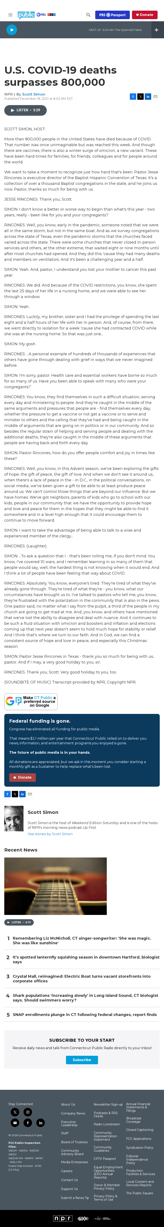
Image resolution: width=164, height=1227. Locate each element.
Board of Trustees (74, 1142)
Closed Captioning (139, 1130)
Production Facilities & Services (140, 1172)
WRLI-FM (16, 1162)
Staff (64, 1133)
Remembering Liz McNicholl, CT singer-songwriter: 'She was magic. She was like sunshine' (82, 940)
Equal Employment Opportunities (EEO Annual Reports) (108, 1172)
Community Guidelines (103, 1149)
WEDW (34, 1150)
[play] (11, 29)
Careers (66, 1171)
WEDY (13, 1154)
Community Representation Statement (105, 1136)
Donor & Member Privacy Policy (107, 1187)
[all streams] (157, 29)
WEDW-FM (16, 1158)
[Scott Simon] (13, 818)
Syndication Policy (139, 1148)
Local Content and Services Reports (140, 1183)
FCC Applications (138, 1139)
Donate (146, 15)
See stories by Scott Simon (50, 834)
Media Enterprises (74, 1162)
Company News (73, 1113)
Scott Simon (33, 94)
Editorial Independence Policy (137, 1160)
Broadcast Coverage (133, 1120)
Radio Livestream (107, 1124)
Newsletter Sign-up (108, 1104)
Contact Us (69, 1180)
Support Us (69, 1189)
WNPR (29, 1158)
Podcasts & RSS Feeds (106, 1114)
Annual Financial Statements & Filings (138, 1108)
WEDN (23, 1150)
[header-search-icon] (88, 15)
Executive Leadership (69, 1123)
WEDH (13, 1150)
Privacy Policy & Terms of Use (105, 1198)
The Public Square (139, 1193)
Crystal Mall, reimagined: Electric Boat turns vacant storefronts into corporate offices (82, 978)
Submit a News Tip (75, 1198)
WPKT (39, 1158)
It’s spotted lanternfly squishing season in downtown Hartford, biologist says (86, 959)
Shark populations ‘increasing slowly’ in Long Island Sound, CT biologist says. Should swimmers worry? (85, 998)
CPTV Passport (105, 1159)
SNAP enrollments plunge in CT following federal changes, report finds (85, 1015)
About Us (68, 1104)
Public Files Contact (21, 1165)
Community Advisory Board (72, 1152)
